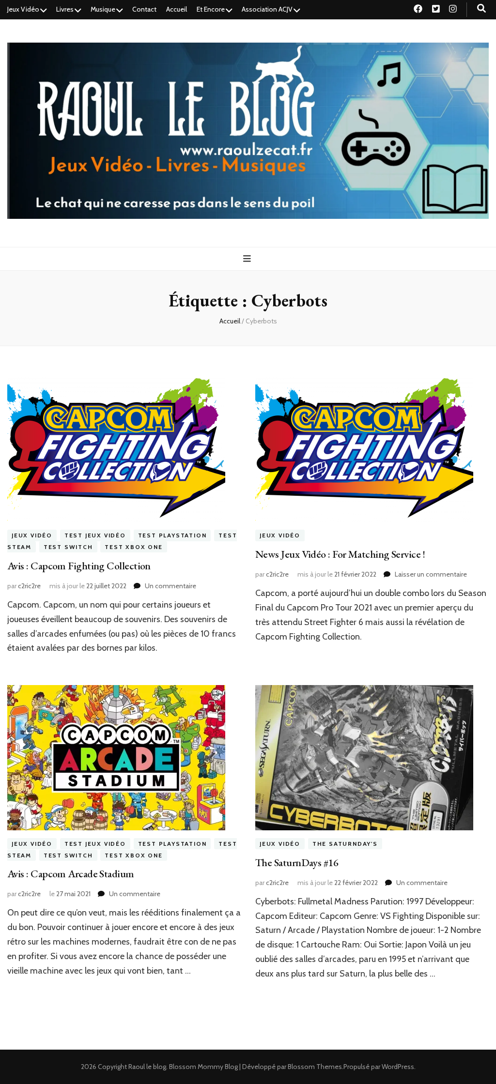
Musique (103, 9)
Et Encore (211, 9)
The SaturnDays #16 (296, 862)
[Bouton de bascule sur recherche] (481, 8)
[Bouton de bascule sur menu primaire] (248, 258)
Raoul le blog (147, 1066)
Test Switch (68, 546)
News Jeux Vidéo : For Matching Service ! (340, 554)
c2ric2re (29, 585)
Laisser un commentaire (431, 574)
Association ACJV (267, 9)
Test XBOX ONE (133, 546)
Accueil (176, 9)
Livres (65, 9)
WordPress (398, 1066)
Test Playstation (172, 535)
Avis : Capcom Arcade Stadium (70, 874)
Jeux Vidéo (23, 9)
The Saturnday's (345, 843)
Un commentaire (170, 585)
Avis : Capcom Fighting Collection (79, 566)
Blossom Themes (315, 1066)
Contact (144, 9)
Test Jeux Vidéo (95, 535)
